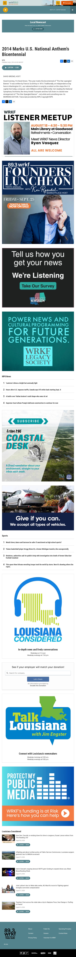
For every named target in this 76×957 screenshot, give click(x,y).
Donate (68, 3)
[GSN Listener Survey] (38, 277)
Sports (5, 536)
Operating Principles (65, 929)
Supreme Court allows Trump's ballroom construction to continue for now (32, 403)
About (30, 929)
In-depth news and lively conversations (38, 649)
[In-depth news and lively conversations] (38, 609)
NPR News (6, 376)
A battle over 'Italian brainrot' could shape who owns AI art (27, 396)
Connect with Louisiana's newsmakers (38, 753)
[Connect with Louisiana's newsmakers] (38, 721)
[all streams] (73, 10)
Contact (30, 933)
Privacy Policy (32, 938)
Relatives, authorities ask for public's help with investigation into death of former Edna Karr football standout (39, 557)
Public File (47, 929)
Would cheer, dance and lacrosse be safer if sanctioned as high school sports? (34, 542)
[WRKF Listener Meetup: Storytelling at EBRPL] (38, 133)
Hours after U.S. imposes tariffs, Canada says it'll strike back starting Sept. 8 (33, 390)
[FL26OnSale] (38, 202)
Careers (46, 933)
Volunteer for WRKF (50, 938)
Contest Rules (63, 933)
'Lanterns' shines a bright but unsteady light (21, 383)
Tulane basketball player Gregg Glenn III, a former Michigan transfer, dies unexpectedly (37, 549)
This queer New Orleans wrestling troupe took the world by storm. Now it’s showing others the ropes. (39, 565)
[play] (5, 10)
